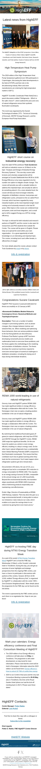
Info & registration (20, 602)
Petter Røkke (20, 706)
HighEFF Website (20, 737)
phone (26, 248)
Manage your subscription (24, 763)
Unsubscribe (13, 763)
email (18, 248)
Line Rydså (13, 708)
